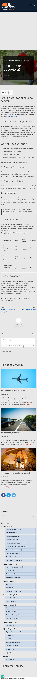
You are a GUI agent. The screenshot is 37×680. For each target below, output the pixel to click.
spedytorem (13, 116)
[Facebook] (3, 495)
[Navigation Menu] (31, 5)
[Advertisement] (18, 31)
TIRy (7, 639)
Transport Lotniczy (8, 595)
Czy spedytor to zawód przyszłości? (15, 473)
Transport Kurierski (11, 570)
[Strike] (9, 345)
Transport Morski (11, 618)
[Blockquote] (15, 345)
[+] (23, 345)
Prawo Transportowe (12, 557)
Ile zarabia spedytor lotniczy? (13, 390)
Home (5, 60)
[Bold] (3, 345)
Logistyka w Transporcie (13, 560)
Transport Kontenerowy (13, 550)
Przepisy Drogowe (11, 577)
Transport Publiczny (8, 581)
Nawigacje (9, 659)
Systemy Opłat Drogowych (14, 567)
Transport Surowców (12, 553)
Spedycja (11, 60)
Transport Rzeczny (11, 615)
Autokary (8, 587)
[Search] (34, 5)
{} (21, 345)
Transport (5, 526)
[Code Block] (17, 345)
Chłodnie (8, 635)
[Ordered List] (11, 345)
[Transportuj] (8, 5)
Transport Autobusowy (12, 591)
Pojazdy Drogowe (8, 629)
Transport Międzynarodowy (14, 543)
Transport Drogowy (8, 564)
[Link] (19, 345)
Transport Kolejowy (8, 622)
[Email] (14, 495)
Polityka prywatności (12, 678)
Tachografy (9, 574)
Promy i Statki (10, 611)
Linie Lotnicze (10, 601)
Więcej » (27, 404)
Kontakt (22, 678)
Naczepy (8, 649)
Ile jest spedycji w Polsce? (11, 433)
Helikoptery (9, 598)
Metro (7, 584)
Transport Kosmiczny (12, 539)
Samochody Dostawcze (13, 642)
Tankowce (9, 608)
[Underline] (7, 345)
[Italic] (5, 345)
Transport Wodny (8, 605)
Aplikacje (5, 656)
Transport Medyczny (12, 529)
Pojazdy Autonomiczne (12, 632)
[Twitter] (8, 495)
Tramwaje (9, 625)
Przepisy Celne (10, 532)
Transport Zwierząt (11, 536)
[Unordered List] (13, 345)
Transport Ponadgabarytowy (14, 546)
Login (33, 334)
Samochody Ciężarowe (13, 645)
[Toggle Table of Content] (9, 92)
